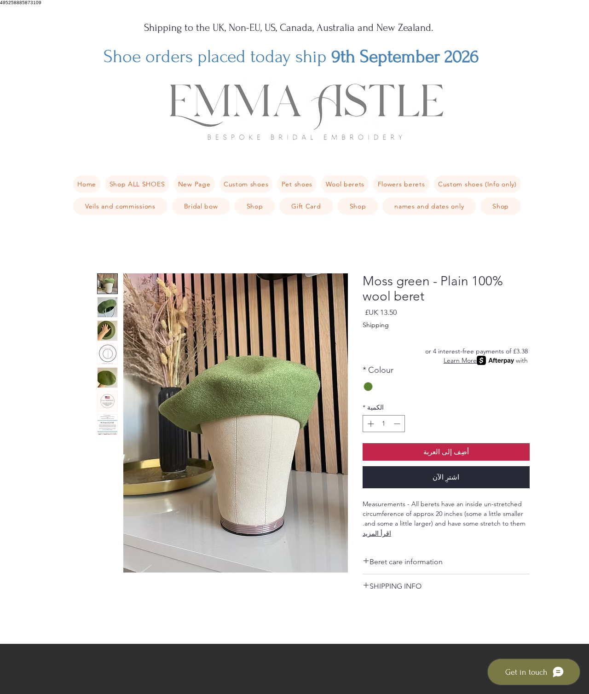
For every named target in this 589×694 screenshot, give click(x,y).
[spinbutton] (383, 424)
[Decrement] (398, 424)
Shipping (376, 325)
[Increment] (369, 424)
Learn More (460, 360)
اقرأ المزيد (377, 533)
